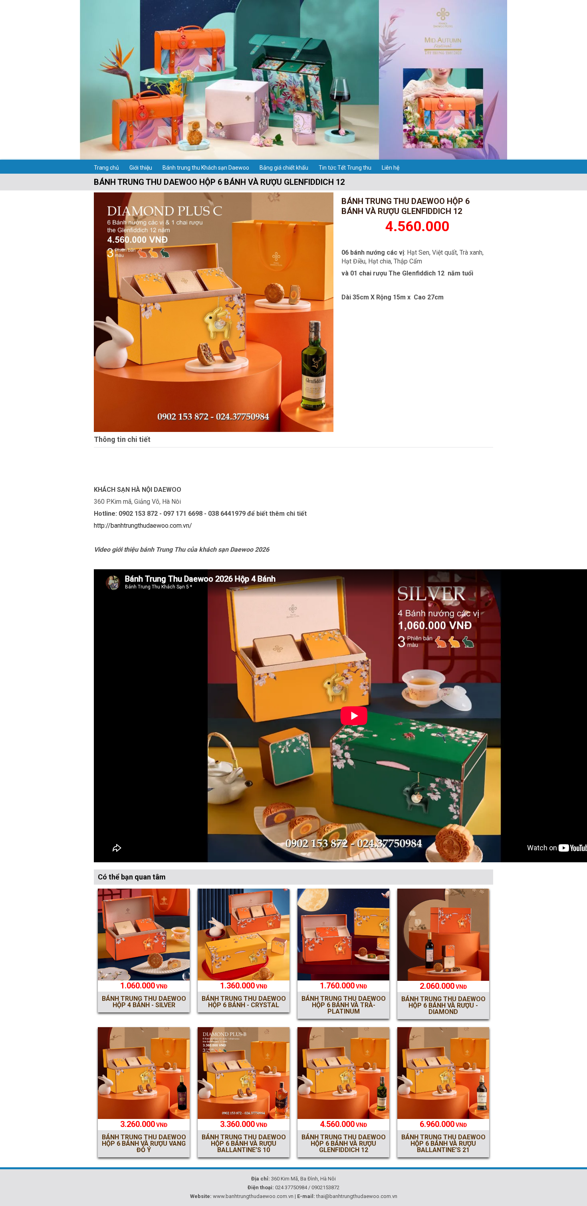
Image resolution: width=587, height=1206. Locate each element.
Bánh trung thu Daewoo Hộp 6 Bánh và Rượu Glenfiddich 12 (343, 1143)
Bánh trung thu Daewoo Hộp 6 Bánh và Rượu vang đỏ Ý (144, 1143)
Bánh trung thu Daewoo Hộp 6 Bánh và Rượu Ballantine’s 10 (244, 1143)
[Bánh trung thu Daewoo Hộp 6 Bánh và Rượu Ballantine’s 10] (244, 1117)
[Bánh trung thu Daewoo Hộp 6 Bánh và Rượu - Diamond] (443, 978)
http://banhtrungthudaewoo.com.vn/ (143, 525)
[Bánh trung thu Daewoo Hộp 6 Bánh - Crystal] (244, 978)
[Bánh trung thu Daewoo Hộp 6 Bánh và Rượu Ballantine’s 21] (443, 1117)
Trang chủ (106, 167)
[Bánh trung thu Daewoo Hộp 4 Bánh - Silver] (144, 978)
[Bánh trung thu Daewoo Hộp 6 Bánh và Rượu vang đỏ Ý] (144, 1117)
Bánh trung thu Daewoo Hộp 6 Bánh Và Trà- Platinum (343, 1005)
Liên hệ (390, 167)
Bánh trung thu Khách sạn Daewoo (206, 167)
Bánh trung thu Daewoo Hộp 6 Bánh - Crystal (244, 1002)
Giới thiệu (140, 167)
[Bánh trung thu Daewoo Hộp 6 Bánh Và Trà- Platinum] (343, 978)
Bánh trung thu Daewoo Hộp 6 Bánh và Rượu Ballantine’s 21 (443, 1143)
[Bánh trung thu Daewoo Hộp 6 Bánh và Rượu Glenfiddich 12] (213, 430)
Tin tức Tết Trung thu (345, 167)
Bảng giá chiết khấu (284, 167)
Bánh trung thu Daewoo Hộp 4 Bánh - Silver (144, 1002)
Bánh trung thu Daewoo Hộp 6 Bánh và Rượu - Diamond (443, 1005)
